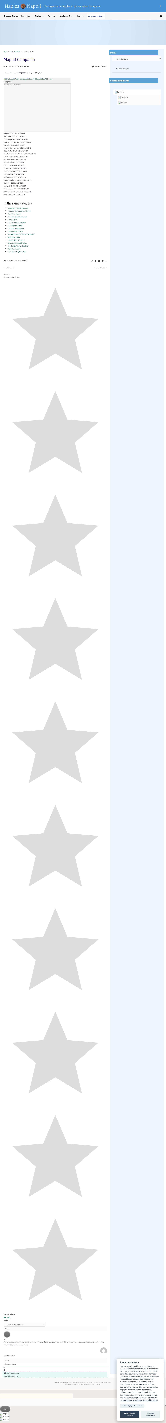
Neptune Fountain (14, 237)
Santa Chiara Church (15, 231)
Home (5, 51)
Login (8, 1317)
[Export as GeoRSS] (46, 79)
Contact (98, 1384)
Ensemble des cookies (129, 1414)
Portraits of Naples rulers (17, 251)
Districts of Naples (14, 214)
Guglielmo (25, 66)
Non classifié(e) (23, 260)
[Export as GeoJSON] (33, 79)
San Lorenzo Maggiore (16, 228)
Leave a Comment (101, 66)
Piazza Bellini (12, 219)
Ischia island (10, 267)
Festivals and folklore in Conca (19, 211)
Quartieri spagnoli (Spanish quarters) (21, 234)
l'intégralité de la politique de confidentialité (139, 1400)
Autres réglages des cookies (132, 1406)
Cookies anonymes (150, 1414)
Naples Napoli (122, 69)
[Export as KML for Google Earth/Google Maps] (8, 79)
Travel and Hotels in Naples (18, 208)
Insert (5, 1409)
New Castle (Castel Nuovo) (17, 243)
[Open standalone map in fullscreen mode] (20, 79)
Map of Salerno (100, 267)
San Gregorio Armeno (15, 225)
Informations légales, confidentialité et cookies (80, 1384)
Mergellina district (14, 249)
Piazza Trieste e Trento (16, 240)
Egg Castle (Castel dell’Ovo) (18, 246)
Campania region (15, 51)
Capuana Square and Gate (17, 216)
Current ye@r (9, 1355)
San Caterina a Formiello (17, 222)
